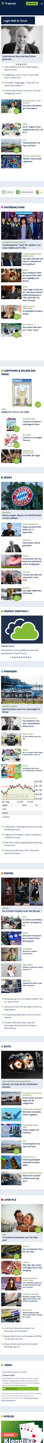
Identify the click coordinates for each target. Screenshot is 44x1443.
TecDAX (5, 816)
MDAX (5, 813)
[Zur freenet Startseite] (8, 3)
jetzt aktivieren (11, 1389)
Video (8, 1365)
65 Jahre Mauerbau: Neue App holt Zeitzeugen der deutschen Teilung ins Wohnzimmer (20, 1025)
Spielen (9, 1416)
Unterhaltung (14, 207)
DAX (4, 809)
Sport (8, 477)
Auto (7, 1046)
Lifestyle (10, 1199)
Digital (9, 873)
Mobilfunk (32, 3)
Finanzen (10, 671)
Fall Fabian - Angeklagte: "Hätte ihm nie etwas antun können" (21, 84)
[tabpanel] (22, 636)
